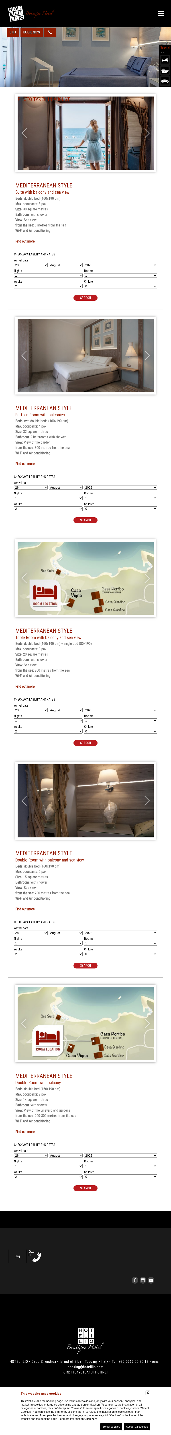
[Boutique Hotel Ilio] (31, 13)
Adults (18, 281)
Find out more (25, 241)
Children (89, 281)
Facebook (135, 1280)
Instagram (143, 1280)
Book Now (31, 32)
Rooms (89, 271)
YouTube (151, 1280)
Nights (18, 271)
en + (12, 32)
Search (85, 298)
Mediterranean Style (43, 185)
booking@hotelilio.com (86, 1367)
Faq (17, 1256)
